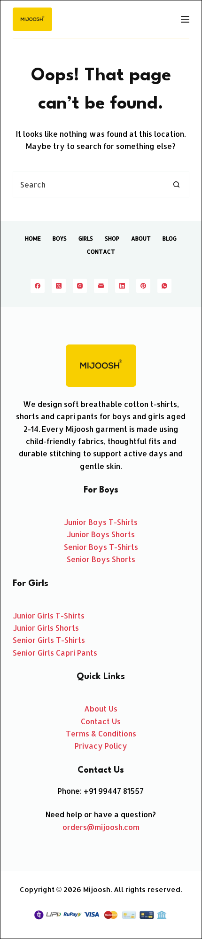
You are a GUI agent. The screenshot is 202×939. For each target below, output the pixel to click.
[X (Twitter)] (59, 286)
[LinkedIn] (122, 286)
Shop (112, 238)
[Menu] (185, 19)
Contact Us (101, 721)
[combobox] (88, 184)
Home (33, 238)
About (141, 238)
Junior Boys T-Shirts (101, 522)
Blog (170, 238)
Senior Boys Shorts (101, 559)
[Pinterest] (143, 286)
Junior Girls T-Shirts (49, 615)
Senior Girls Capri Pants (55, 652)
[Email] (101, 286)
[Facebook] (38, 286)
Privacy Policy (101, 746)
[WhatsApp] (164, 286)
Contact (101, 251)
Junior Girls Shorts (46, 628)
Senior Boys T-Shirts (101, 547)
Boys (60, 238)
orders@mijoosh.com (101, 827)
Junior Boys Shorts (101, 534)
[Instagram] (80, 286)
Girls (85, 238)
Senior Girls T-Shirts (49, 640)
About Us (100, 708)
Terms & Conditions (101, 733)
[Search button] (176, 184)
